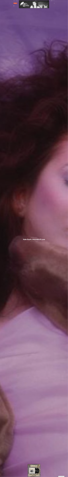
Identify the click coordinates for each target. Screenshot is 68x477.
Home (14, 0)
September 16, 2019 (32, 241)
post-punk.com (36, 241)
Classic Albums (32, 237)
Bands (17, 0)
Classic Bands (35, 237)
